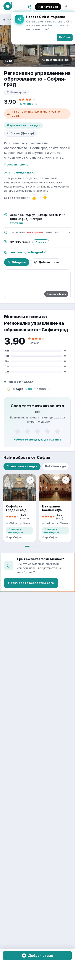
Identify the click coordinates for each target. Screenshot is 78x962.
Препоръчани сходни (22, 466)
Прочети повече (16, 164)
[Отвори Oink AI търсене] (29, 7)
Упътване (17, 223)
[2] (27, 431)
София (22, 133)
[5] (57, 431)
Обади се (19, 262)
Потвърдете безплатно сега (31, 583)
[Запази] (30, 480)
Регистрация (48, 6)
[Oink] (7, 6)
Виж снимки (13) (57, 60)
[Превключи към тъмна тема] (67, 7)
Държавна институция (23, 125)
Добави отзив (49, 262)
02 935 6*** (20, 242)
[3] (37, 431)
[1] (17, 431)
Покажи (41, 242)
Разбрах (61, 37)
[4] (47, 431)
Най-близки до (55, 466)
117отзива (25, 103)
